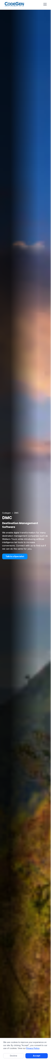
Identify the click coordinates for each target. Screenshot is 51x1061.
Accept (36, 1056)
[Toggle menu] (45, 4)
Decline (13, 1056)
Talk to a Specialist (15, 556)
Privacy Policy (32, 1048)
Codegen (6, 513)
